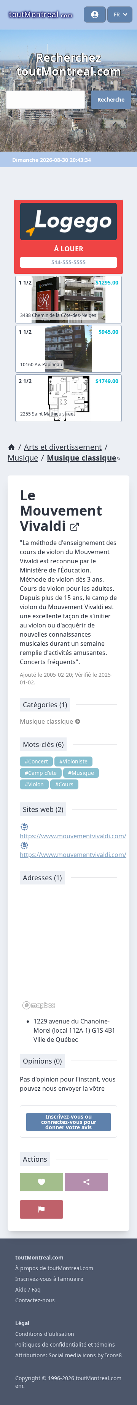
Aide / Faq (28, 1289)
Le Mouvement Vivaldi (61, 510)
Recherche (110, 99)
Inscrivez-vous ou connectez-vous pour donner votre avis (68, 1122)
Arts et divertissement (63, 447)
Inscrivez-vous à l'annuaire (49, 1278)
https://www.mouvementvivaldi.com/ (73, 836)
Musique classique (81, 458)
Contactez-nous (35, 1300)
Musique (23, 458)
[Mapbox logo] (39, 1005)
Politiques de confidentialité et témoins (65, 1344)
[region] (68, 951)
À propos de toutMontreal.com (54, 1268)
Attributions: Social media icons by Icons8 (68, 1355)
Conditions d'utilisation (44, 1333)
